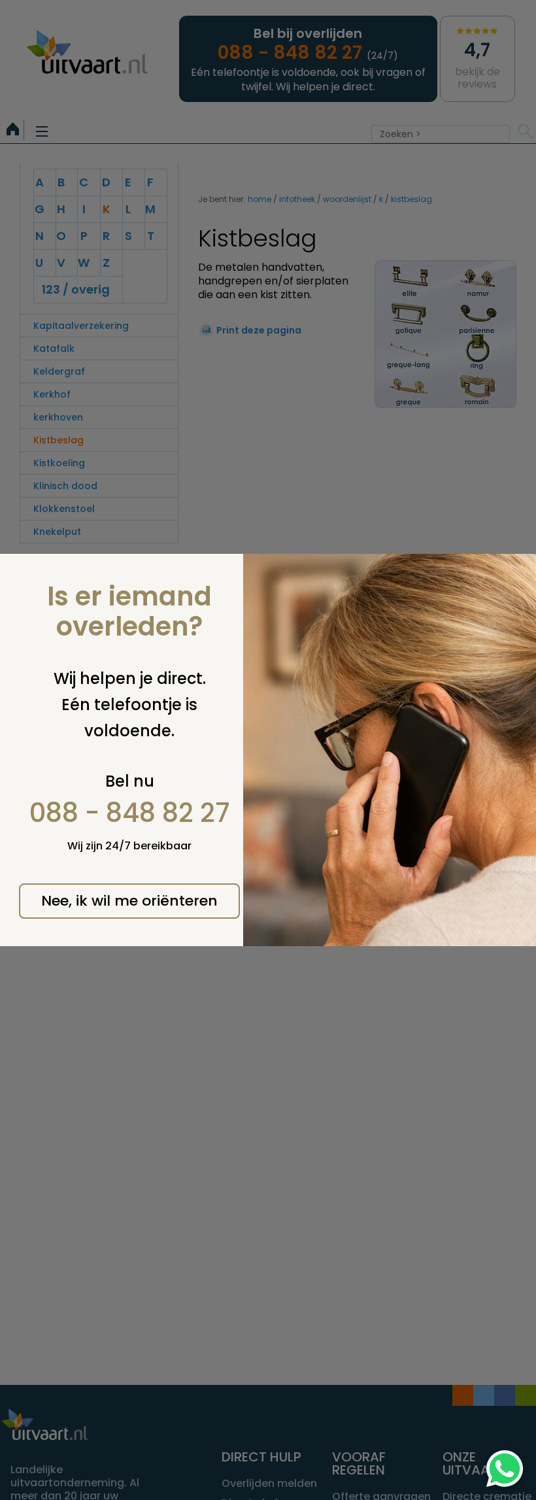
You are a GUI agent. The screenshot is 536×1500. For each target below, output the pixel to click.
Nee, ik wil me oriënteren (129, 901)
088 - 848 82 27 (129, 812)
